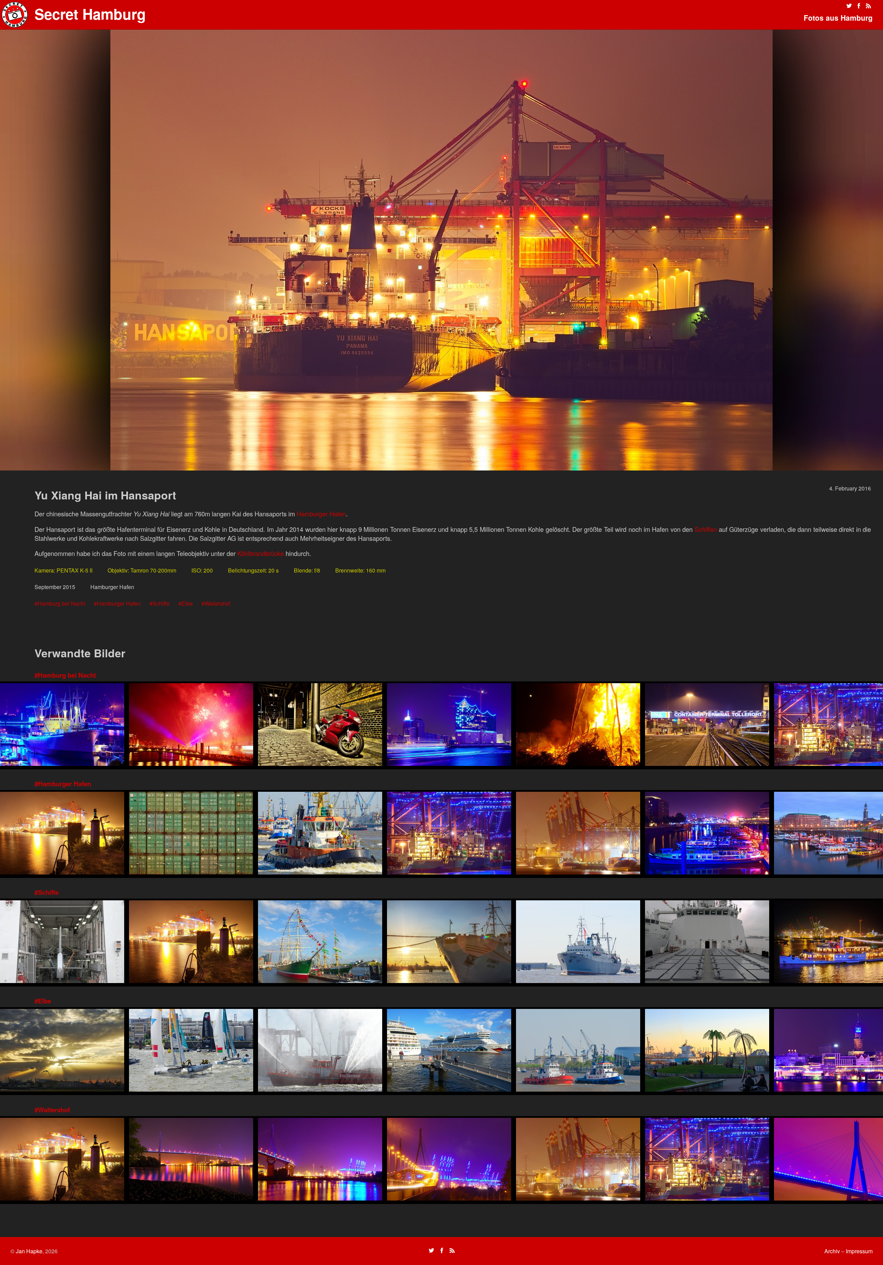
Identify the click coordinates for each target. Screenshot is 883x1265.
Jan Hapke (29, 1251)
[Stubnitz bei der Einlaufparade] (578, 942)
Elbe (187, 603)
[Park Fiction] (707, 1051)
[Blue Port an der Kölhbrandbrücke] (449, 1160)
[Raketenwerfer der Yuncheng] (707, 942)
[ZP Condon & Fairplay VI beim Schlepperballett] (578, 1051)
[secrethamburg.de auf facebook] (859, 6)
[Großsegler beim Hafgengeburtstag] (320, 942)
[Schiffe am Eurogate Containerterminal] (449, 834)
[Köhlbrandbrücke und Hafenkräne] (320, 1160)
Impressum (859, 1251)
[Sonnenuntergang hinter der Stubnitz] (449, 942)
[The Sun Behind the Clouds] (62, 1051)
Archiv (832, 1251)
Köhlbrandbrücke (260, 553)
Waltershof (217, 603)
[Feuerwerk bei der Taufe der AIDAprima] (191, 725)
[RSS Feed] (868, 6)
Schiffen (706, 529)
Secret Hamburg (90, 13)
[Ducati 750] (320, 725)
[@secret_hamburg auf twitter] (849, 6)
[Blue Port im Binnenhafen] (707, 834)
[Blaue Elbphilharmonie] (449, 725)
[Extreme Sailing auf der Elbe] (191, 1051)
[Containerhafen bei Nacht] (62, 834)
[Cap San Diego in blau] (62, 725)
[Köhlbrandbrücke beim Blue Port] (191, 1160)
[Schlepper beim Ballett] (320, 834)
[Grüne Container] (191, 834)
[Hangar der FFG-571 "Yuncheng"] (62, 942)
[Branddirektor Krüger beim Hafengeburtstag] (320, 1051)
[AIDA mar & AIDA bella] (449, 1051)
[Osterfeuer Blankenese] (578, 725)
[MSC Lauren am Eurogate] (578, 834)
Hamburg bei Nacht (61, 603)
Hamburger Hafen (321, 513)
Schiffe (161, 603)
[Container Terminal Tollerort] (707, 725)
